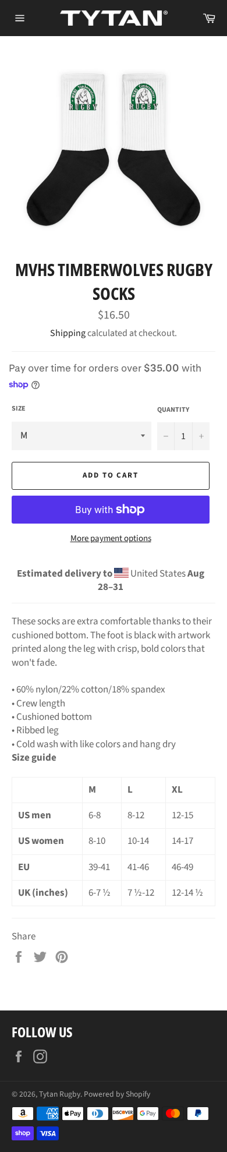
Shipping (68, 333)
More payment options (110, 539)
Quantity (173, 410)
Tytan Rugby (59, 1094)
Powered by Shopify (117, 1094)
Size (19, 409)
